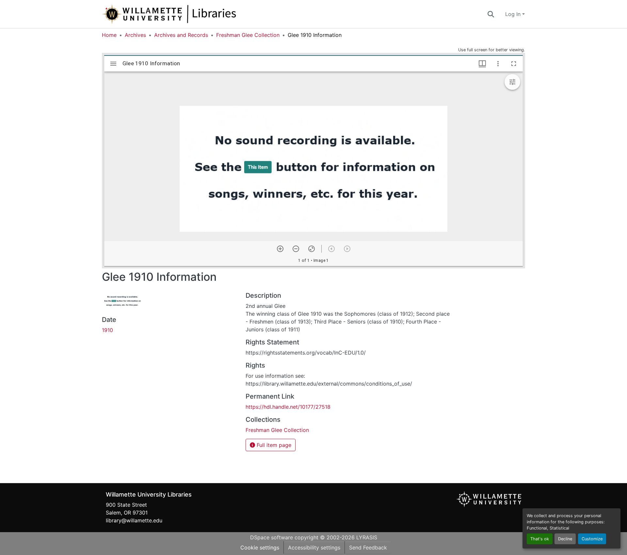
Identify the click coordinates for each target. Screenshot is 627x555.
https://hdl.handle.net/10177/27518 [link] (288, 407)
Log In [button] (513, 14)
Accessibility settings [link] (314, 547)
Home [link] (109, 35)
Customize (592, 538)
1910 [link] (107, 330)
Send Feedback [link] (368, 547)
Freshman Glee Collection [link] (248, 35)
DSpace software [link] (271, 537)
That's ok (539, 538)
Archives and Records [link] (181, 35)
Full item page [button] (273, 445)
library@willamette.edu (134, 520)
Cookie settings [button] (259, 547)
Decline (565, 538)
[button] (191, 14)
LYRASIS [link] (366, 537)
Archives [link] (135, 35)
